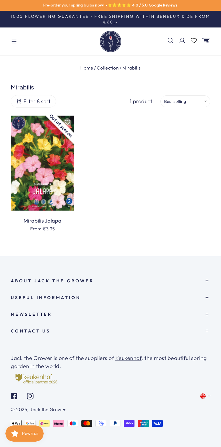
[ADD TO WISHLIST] (67, 122)
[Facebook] (14, 396)
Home (86, 68)
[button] (206, 40)
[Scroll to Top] (210, 427)
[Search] (170, 40)
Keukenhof (128, 358)
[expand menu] (14, 41)
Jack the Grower (48, 410)
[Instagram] (30, 396)
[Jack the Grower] (110, 41)
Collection (108, 68)
